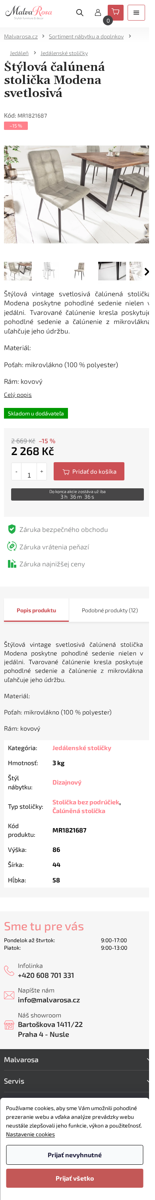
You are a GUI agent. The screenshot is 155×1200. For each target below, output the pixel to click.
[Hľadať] (80, 13)
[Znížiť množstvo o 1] (16, 471)
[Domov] (23, 36)
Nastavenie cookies (30, 1134)
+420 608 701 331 (46, 975)
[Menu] (136, 13)
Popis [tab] (24, 610)
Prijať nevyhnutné (75, 1154)
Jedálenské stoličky (81, 747)
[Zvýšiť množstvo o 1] (41, 471)
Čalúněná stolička (78, 810)
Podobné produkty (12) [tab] (110, 610)
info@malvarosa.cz (49, 999)
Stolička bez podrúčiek (85, 802)
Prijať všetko (75, 1178)
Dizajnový (66, 782)
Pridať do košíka (89, 471)
